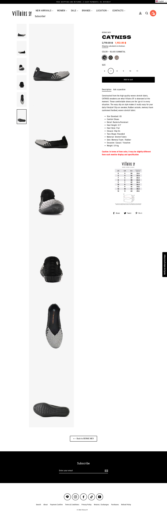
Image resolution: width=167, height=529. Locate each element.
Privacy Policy (87, 505)
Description (106, 89)
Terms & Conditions (72, 505)
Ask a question (119, 89)
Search (38, 505)
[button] (161, 1)
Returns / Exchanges (101, 505)
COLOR (114, 52)
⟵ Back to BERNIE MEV (83, 438)
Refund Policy (126, 505)
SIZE (104, 65)
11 (137, 71)
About (45, 505)
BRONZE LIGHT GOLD (116, 57)
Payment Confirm (56, 505)
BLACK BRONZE (110, 57)
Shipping (105, 46)
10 (130, 71)
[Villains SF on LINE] (67, 496)
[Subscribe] (106, 470)
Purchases (115, 505)
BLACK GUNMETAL (104, 57)
